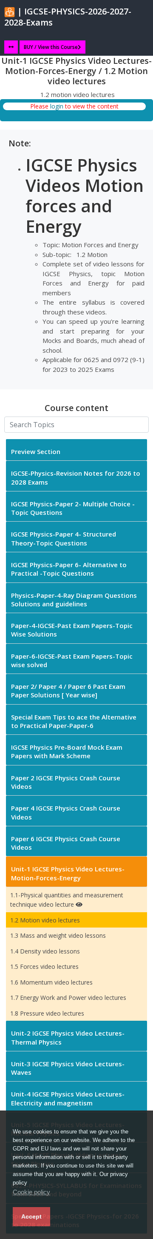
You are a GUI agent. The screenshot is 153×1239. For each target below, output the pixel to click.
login (56, 106)
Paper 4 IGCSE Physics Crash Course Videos (65, 812)
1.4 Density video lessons (45, 951)
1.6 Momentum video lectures (51, 982)
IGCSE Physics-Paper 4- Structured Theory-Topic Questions (63, 538)
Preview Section (35, 451)
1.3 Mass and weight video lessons (58, 935)
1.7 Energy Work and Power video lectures (68, 997)
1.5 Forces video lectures (44, 966)
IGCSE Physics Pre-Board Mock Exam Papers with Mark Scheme (66, 751)
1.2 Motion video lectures (45, 920)
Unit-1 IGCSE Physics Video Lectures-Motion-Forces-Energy (68, 873)
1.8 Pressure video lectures (47, 1013)
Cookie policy (31, 1192)
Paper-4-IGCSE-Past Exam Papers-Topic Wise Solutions (72, 629)
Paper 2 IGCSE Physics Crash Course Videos (65, 782)
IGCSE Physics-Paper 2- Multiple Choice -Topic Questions (73, 508)
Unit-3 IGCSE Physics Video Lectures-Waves (68, 1067)
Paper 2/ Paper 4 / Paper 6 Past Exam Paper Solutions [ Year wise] (68, 690)
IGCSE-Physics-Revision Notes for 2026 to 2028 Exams (75, 477)
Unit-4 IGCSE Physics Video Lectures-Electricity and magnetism (68, 1098)
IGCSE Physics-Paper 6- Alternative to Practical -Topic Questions (69, 568)
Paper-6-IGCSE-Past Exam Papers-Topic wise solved (72, 660)
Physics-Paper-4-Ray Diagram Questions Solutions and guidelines (74, 599)
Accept (31, 1216)
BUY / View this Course (51, 47)
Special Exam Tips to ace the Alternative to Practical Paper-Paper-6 (73, 721)
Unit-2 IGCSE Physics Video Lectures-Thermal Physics (68, 1037)
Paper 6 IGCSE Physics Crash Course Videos (65, 842)
